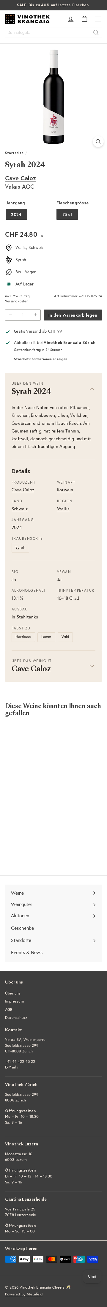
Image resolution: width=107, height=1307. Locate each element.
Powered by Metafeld (24, 1294)
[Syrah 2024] (42, 781)
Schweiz (20, 509)
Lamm (46, 636)
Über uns (13, 993)
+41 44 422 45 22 (20, 1061)
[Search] (96, 32)
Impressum (14, 1001)
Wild (65, 636)
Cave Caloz (20, 178)
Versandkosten (16, 301)
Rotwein (65, 490)
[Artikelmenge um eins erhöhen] (35, 315)
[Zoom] (98, 141)
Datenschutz (16, 1017)
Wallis (63, 509)
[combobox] (53, 32)
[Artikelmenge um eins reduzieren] (10, 315)
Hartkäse (23, 636)
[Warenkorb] (84, 19)
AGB (8, 1009)
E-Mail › (11, 1067)
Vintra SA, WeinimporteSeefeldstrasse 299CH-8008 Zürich (25, 1045)
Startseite (14, 153)
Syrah (20, 547)
